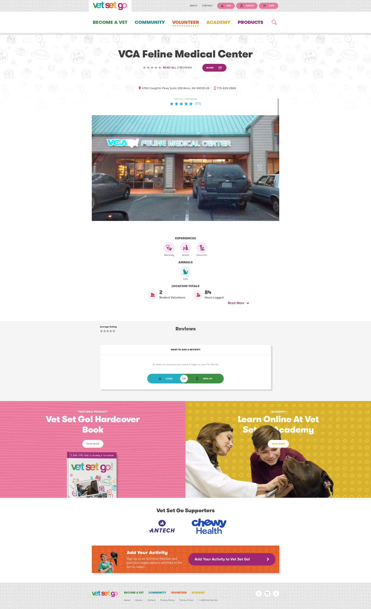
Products (250, 22)
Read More (237, 303)
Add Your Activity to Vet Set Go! (222, 559)
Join (228, 5)
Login (169, 378)
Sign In (249, 5)
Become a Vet (110, 22)
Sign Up (207, 378)
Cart (271, 5)
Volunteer (185, 22)
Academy (218, 22)
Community (150, 22)
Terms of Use (186, 600)
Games (139, 600)
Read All (169, 67)
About (194, 5)
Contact (207, 5)
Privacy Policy (167, 600)
